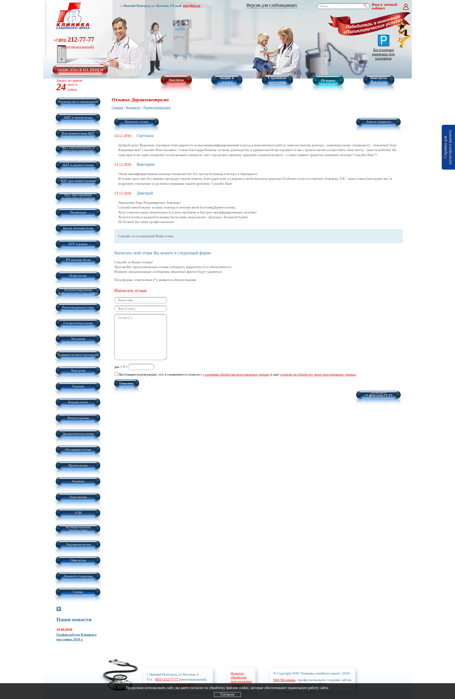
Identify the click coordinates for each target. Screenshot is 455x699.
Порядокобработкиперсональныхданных (241, 679)
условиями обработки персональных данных (236, 374)
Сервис (78, 592)
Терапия (78, 386)
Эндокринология (78, 544)
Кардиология (78, 402)
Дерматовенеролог (157, 107)
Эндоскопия (78, 497)
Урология (78, 339)
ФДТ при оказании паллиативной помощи (78, 196)
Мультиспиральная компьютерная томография (78, 291)
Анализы (176, 80)
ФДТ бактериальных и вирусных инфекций (78, 149)
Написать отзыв (136, 122)
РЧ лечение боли (78, 260)
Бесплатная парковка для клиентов (383, 54)
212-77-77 (74, 42)
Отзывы (328, 80)
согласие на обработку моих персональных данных (318, 374)
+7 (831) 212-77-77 (378, 395)
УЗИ (78, 513)
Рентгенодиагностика (78, 307)
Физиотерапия (78, 418)
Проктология (78, 465)
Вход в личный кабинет (384, 6)
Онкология (78, 560)
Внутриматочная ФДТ (78, 133)
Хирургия (78, 370)
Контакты (133, 107)
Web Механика (284, 680)
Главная (117, 107)
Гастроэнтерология (77, 323)
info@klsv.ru (191, 6)
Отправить (126, 383)
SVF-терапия (77, 244)
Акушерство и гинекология (78, 102)
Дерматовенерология (78, 434)
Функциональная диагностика (78, 528)
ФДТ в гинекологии (78, 117)
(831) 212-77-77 (167, 679)
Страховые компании (277, 80)
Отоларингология (78, 450)
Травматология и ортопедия (78, 355)
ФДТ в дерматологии (78, 165)
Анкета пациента (378, 122)
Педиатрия (78, 212)
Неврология (78, 276)
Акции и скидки (227, 80)
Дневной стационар (78, 576)
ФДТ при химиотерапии (78, 181)
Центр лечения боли (78, 228)
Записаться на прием (80, 70)
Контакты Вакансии (378, 80)
